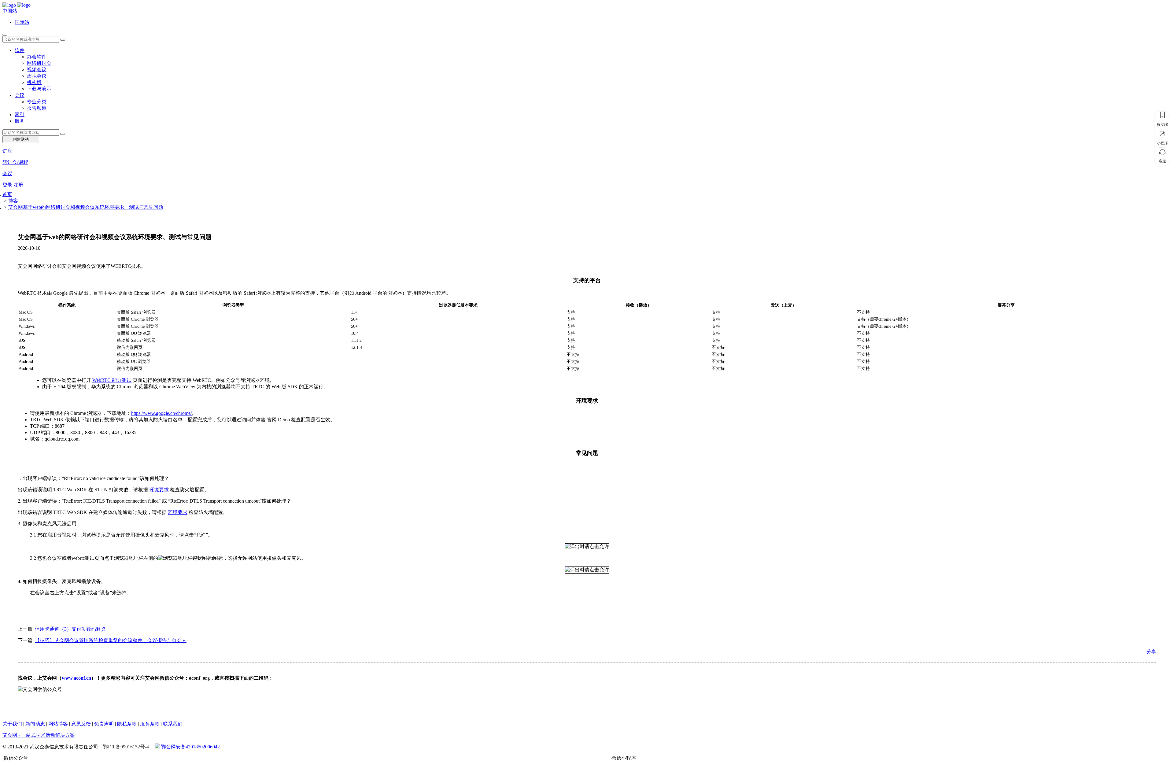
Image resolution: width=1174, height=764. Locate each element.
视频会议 (36, 69)
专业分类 (36, 101)
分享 (1151, 651)
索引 (19, 114)
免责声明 (104, 723)
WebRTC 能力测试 (111, 380)
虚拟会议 (36, 76)
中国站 (9, 10)
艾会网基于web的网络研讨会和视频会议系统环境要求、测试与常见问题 (85, 207)
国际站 (22, 22)
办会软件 (36, 56)
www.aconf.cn (76, 678)
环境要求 (159, 489)
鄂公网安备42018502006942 (190, 746)
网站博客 (58, 723)
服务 (19, 121)
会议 (19, 95)
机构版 (34, 82)
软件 (19, 50)
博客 (13, 200)
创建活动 (21, 139)
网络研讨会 (39, 63)
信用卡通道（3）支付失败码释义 (70, 629)
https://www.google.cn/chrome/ (161, 413)
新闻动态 (35, 723)
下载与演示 (39, 88)
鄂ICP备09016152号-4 (126, 746)
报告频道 (36, 108)
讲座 (7, 150)
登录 (7, 184)
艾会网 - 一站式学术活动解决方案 (38, 735)
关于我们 (12, 723)
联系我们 (173, 723)
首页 (7, 194)
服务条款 (150, 723)
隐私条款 (127, 723)
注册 (18, 184)
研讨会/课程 (15, 162)
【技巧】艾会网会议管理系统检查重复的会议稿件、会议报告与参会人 (110, 640)
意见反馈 (81, 723)
